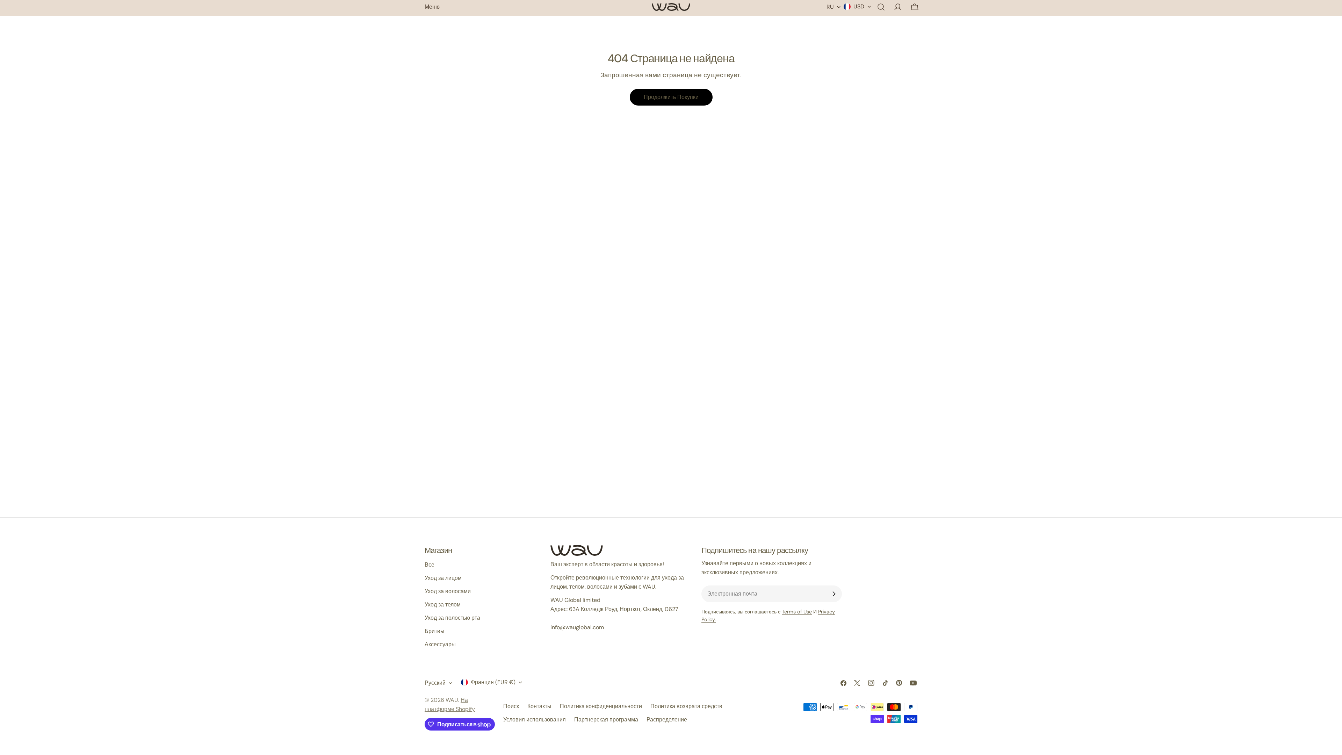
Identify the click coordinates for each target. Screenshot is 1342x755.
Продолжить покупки (671, 97)
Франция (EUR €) (493, 682)
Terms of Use (797, 612)
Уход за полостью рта (452, 617)
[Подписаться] (834, 594)
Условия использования (534, 719)
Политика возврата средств (686, 706)
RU (830, 6)
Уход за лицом (443, 578)
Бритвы (435, 631)
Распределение (667, 719)
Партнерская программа (606, 719)
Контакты (539, 706)
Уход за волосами (448, 591)
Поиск (511, 706)
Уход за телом (443, 604)
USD (858, 6)
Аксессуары (440, 644)
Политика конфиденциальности (601, 706)
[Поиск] (881, 7)
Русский (435, 682)
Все (429, 564)
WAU (452, 700)
